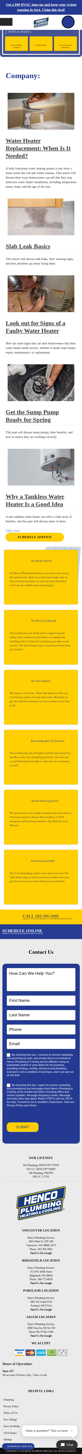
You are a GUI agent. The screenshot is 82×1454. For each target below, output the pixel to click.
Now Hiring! (10, 1419)
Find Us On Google (41, 1253)
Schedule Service (35, 537)
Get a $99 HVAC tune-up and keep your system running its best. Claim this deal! (41, 7)
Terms (33, 1105)
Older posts (13, 530)
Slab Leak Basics (28, 246)
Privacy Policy (15, 1105)
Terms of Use (10, 1412)
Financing (8, 1399)
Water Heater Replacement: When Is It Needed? (38, 148)
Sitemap (7, 1439)
